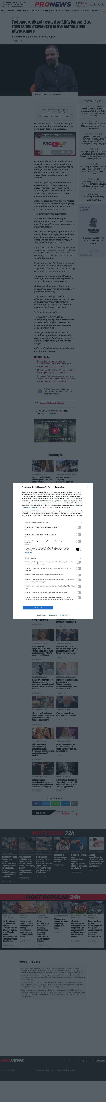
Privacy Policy (64, 615)
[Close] (89, 487)
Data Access (53, 615)
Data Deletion (41, 615)
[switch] (78, 527)
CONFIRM (38, 607)
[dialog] (53, 551)
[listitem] (53, 523)
